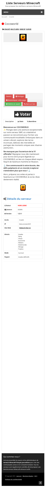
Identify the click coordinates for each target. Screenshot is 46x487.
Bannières (32, 121)
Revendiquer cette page (16, 100)
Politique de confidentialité (13, 479)
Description (9, 121)
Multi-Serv (14, 29)
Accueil (4, 17)
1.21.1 (20, 214)
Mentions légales (28, 476)
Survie (28, 29)
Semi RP (22, 29)
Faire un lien (30, 104)
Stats (21, 121)
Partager (20, 96)
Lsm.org (18, 476)
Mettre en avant (14, 104)
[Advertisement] (23, 69)
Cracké (11, 17)
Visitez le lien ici (25, 228)
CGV (35, 476)
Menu (6, 12)
